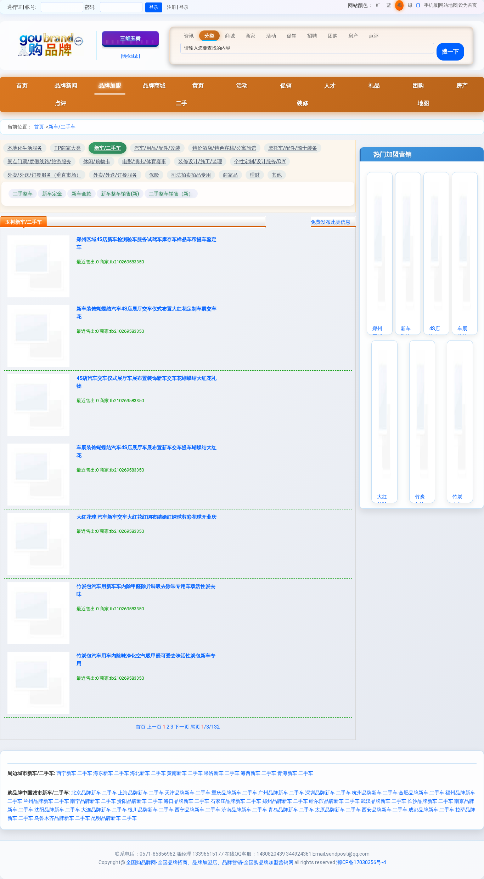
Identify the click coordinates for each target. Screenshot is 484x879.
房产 (462, 85)
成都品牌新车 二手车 (431, 809)
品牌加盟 (110, 85)
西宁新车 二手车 (74, 773)
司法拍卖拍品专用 (191, 175)
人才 (330, 85)
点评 (60, 103)
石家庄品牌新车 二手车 (235, 801)
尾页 (195, 727)
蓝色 (389, 6)
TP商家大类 (67, 148)
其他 (277, 175)
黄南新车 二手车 (185, 773)
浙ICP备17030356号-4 (361, 862)
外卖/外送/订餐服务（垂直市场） (44, 175)
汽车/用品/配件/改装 (157, 148)
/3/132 (210, 727)
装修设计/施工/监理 (200, 161)
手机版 (431, 5)
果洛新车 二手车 (222, 773)
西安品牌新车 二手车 (384, 809)
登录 (183, 7)
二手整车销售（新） (171, 193)
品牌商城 (154, 85)
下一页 (181, 727)
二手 (181, 103)
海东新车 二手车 (111, 773)
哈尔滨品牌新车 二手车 (334, 801)
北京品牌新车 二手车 (94, 792)
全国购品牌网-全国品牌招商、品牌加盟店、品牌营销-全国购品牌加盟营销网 (209, 862)
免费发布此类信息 (330, 222)
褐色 (399, 6)
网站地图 (448, 5)
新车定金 (52, 193)
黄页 (198, 85)
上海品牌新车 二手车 (141, 792)
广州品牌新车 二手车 (281, 792)
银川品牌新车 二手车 (151, 809)
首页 (22, 85)
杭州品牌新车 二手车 (375, 792)
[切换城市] (130, 56)
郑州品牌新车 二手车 (285, 801)
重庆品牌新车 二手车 (234, 792)
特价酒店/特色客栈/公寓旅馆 (224, 148)
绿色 (410, 6)
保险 (154, 175)
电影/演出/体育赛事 (144, 161)
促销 (286, 85)
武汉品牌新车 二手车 (383, 801)
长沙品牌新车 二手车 (430, 801)
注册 (171, 7)
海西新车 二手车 (258, 773)
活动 (242, 85)
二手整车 (23, 193)
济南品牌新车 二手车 (244, 809)
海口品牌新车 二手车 (186, 801)
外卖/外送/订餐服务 (115, 175)
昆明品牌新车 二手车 (114, 818)
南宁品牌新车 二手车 (93, 801)
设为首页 (467, 5)
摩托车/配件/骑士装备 (292, 148)
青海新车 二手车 (295, 773)
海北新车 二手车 (148, 773)
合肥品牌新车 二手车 (421, 792)
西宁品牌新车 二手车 (197, 809)
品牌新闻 (66, 85)
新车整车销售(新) (120, 193)
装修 (302, 103)
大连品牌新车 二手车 (104, 809)
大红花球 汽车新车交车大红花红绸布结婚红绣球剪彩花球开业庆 (146, 517)
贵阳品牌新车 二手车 (140, 801)
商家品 (230, 175)
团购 (418, 85)
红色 (378, 6)
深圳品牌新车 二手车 (328, 792)
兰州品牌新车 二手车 (46, 801)
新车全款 (81, 193)
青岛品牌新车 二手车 (291, 809)
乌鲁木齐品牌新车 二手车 (62, 818)
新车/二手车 (62, 127)
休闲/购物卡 (96, 161)
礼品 (374, 85)
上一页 (154, 727)
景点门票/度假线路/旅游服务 (39, 161)
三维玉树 (130, 38)
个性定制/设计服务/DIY (260, 161)
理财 (255, 175)
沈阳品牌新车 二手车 (57, 809)
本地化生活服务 (24, 148)
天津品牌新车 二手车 (187, 792)
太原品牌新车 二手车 (338, 809)
